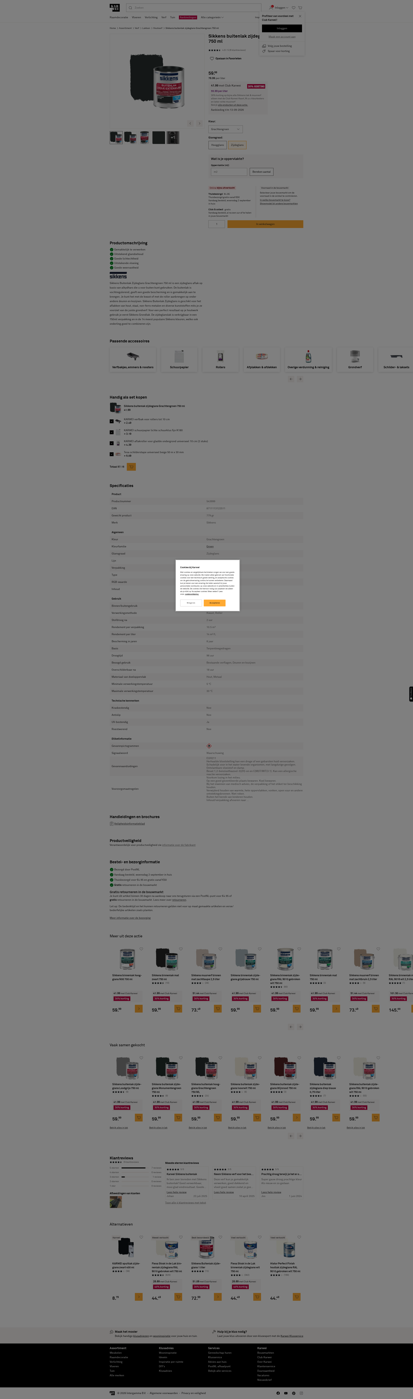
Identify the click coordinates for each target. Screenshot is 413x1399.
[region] (207, 585)
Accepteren (215, 603)
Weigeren (191, 603)
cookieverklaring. (192, 594)
